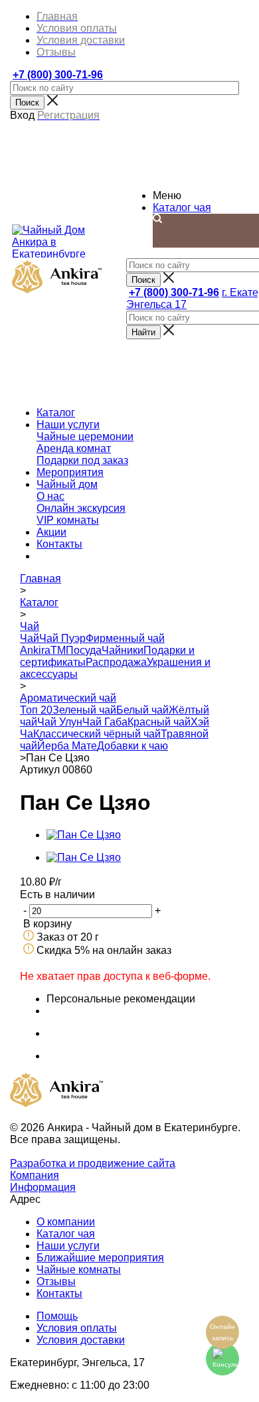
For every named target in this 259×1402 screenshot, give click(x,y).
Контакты (59, 1293)
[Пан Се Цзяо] (83, 834)
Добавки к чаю (132, 745)
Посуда (84, 650)
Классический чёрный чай (97, 734)
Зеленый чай (84, 710)
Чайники (122, 650)
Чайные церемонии (85, 436)
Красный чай (159, 722)
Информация (43, 1187)
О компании (66, 1221)
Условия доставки (81, 1340)
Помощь (57, 1316)
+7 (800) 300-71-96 (58, 74)
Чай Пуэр (62, 638)
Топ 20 (36, 710)
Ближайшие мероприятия (100, 1257)
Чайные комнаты (79, 1269)
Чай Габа (105, 722)
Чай (29, 638)
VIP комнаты (68, 520)
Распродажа (116, 662)
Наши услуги (68, 1245)
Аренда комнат (74, 448)
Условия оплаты (77, 1328)
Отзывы (56, 1281)
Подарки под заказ (82, 460)
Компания (34, 1175)
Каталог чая (182, 207)
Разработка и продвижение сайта (92, 1163)
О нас (50, 496)
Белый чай (142, 710)
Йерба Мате (67, 745)
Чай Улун (59, 722)
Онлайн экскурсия (81, 508)
